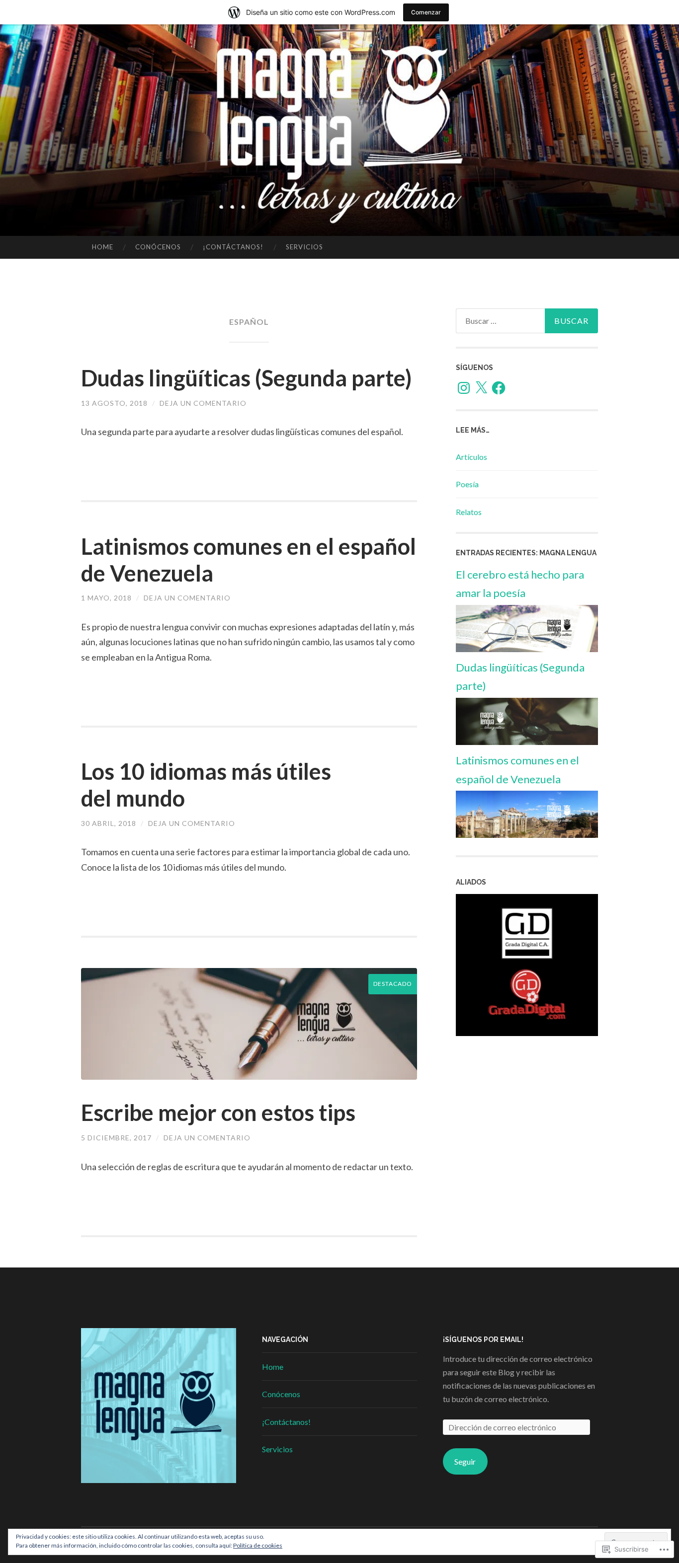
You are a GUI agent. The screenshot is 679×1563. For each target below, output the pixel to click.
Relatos (469, 512)
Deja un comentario (203, 403)
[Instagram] (464, 388)
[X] (481, 388)
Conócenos (158, 247)
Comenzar (426, 12)
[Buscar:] (527, 320)
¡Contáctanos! (233, 247)
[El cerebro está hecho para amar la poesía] (527, 649)
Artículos (471, 456)
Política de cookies (257, 1545)
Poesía (467, 484)
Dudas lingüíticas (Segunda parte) (246, 378)
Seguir (465, 1461)
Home (102, 247)
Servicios (304, 247)
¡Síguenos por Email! (483, 1339)
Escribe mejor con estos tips (218, 1112)
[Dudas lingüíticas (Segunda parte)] (527, 741)
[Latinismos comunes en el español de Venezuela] (527, 834)
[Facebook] (499, 388)
